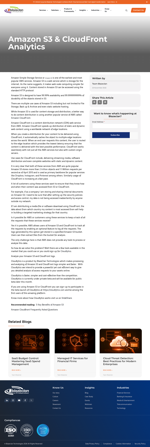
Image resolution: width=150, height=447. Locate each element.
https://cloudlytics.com (54, 290)
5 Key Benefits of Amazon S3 (50, 304)
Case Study (89, 397)
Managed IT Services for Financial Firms (72, 360)
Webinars (88, 404)
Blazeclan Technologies (14, 443)
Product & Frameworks (69, 10)
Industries (95, 10)
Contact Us (57, 408)
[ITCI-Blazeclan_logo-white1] (16, 387)
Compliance (107, 444)
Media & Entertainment (125, 400)
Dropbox (19, 175)
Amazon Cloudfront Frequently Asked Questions (34, 309)
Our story (56, 393)
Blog (86, 393)
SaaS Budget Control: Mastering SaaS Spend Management (26, 361)
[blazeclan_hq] (31, 400)
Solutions (55, 10)
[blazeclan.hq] (25, 400)
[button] (94, 102)
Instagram (29, 175)
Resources (88, 408)
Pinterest (44, 175)
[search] (127, 10)
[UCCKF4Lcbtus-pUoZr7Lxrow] (19, 400)
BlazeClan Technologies (48, 261)
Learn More (111, 2)
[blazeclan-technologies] (6, 400)
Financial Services (123, 393)
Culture (55, 397)
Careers (55, 400)
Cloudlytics (66, 251)
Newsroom (57, 404)
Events (87, 400)
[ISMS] (27, 430)
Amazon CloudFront (20, 118)
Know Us (107, 10)
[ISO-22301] (10, 430)
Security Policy (140, 444)
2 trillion (44, 169)
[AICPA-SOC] (43, 430)
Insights (82, 10)
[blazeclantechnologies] (13, 400)
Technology (121, 408)
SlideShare (67, 298)
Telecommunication (124, 404)
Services (42, 10)
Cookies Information (123, 444)
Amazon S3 (48, 78)
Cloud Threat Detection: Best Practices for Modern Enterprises (119, 361)
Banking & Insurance (124, 397)
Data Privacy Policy (92, 444)
